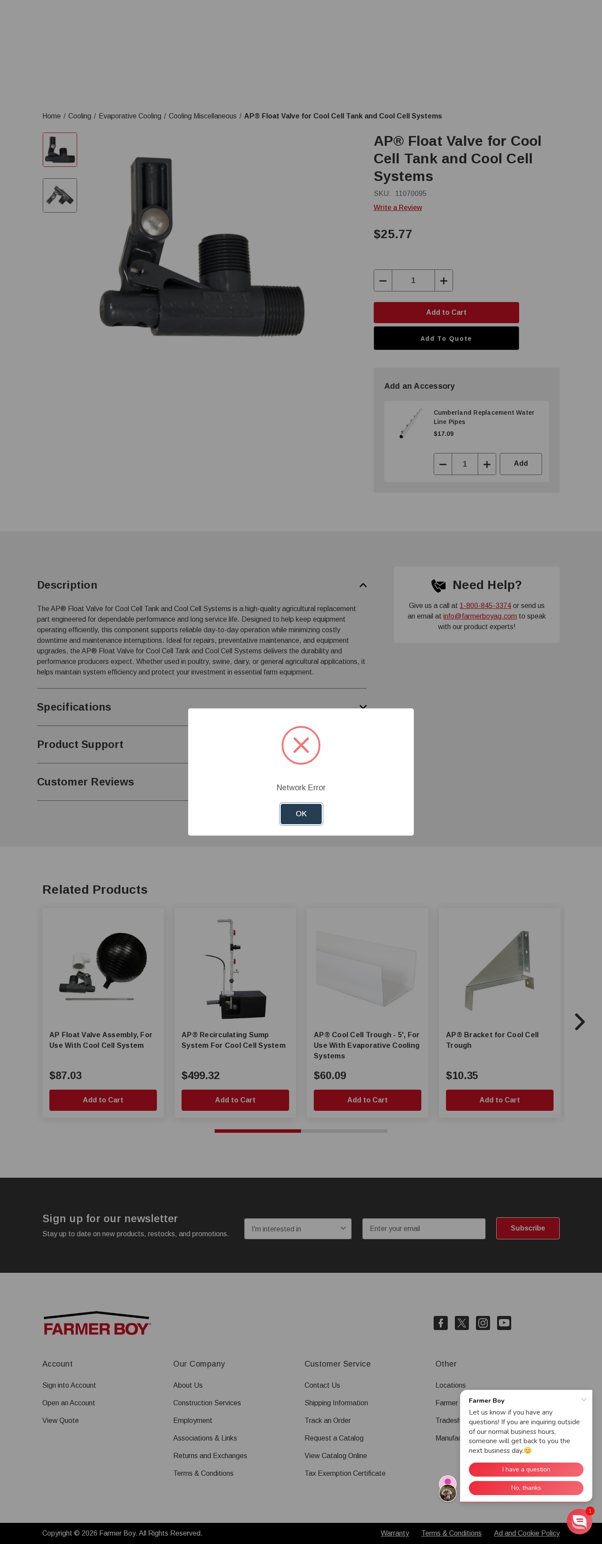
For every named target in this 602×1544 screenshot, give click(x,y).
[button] (579, 1521)
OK (301, 814)
